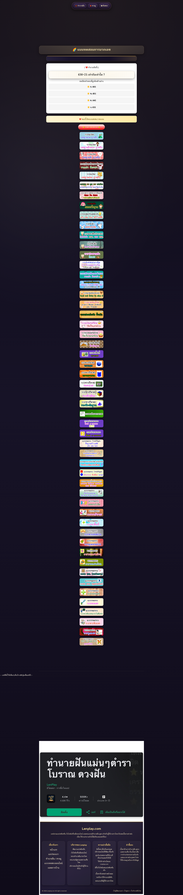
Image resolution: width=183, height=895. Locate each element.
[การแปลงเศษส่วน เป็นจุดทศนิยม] (91, 324)
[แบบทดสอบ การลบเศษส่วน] (91, 552)
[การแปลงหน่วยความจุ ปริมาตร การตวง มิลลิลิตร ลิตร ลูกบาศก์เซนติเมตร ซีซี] (91, 274)
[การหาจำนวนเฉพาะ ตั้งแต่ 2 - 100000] (91, 423)
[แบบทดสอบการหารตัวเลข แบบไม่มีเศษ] (91, 602)
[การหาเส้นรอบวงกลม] (91, 403)
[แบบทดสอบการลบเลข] (91, 592)
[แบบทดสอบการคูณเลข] (91, 622)
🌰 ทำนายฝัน (80, 6)
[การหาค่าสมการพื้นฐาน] (91, 195)
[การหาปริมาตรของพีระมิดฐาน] (91, 394)
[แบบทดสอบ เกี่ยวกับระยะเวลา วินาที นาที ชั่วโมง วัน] (91, 483)
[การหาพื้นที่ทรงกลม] (91, 344)
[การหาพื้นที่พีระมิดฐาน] (91, 334)
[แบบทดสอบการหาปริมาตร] (91, 503)
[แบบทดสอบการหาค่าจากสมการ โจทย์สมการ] (91, 443)
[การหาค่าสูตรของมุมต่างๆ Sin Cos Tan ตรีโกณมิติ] (91, 205)
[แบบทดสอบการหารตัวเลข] (91, 612)
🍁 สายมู (93, 6)
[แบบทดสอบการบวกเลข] (91, 582)
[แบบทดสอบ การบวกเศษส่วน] (91, 542)
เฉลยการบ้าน (53, 867)
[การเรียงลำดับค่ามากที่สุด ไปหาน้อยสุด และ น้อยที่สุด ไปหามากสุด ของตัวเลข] (91, 255)
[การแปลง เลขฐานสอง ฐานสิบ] (91, 165)
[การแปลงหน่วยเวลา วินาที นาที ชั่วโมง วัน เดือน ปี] (91, 284)
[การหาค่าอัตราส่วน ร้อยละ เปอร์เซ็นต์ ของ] (91, 235)
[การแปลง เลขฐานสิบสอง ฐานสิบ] (91, 136)
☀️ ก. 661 (91, 86)
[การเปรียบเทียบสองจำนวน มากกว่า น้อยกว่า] (91, 155)
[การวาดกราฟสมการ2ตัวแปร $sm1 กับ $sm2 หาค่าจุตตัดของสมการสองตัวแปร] (91, 185)
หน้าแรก (53, 849)
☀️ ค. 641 (91, 100)
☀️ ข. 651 (91, 93)
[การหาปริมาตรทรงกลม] (91, 354)
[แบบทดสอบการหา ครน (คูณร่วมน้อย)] (91, 572)
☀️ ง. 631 (91, 107)
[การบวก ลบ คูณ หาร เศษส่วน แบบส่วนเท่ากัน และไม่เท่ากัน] (91, 175)
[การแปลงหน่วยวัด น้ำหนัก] (91, 304)
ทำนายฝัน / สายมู (53, 858)
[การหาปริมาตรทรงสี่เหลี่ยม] (91, 384)
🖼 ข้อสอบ (104, 6)
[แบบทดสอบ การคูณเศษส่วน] (91, 532)
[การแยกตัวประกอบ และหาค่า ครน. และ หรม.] (91, 225)
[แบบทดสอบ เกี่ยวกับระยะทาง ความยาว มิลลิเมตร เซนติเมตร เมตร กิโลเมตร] (91, 473)
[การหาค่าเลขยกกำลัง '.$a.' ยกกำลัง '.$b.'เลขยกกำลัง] (91, 215)
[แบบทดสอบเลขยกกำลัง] (91, 493)
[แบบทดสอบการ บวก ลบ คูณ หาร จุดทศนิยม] (91, 632)
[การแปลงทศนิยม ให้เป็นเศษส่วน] (91, 314)
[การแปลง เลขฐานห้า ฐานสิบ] (91, 146)
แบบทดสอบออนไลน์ (53, 863)
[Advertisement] (57, 27)
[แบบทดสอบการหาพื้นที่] (91, 513)
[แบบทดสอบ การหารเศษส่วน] (91, 522)
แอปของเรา (53, 854)
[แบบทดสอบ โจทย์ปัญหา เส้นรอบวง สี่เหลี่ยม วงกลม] (91, 463)
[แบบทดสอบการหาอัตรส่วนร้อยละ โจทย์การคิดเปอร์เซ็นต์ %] (91, 453)
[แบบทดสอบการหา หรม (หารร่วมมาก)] (91, 562)
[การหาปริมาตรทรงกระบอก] (91, 364)
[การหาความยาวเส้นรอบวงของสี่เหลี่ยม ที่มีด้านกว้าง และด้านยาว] (91, 413)
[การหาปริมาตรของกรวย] (91, 374)
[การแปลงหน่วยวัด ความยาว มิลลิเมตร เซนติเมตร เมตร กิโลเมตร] (91, 294)
